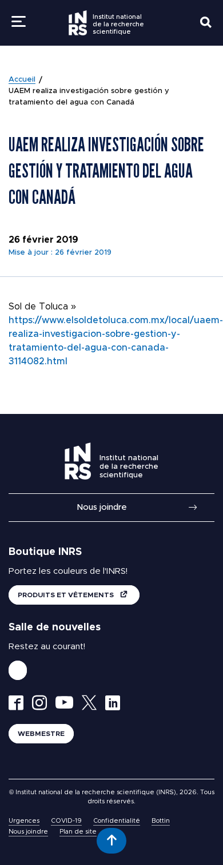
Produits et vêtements (67, 595)
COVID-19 (66, 821)
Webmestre (41, 733)
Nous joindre (102, 507)
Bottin (161, 821)
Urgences (24, 821)
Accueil (22, 79)
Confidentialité (116, 821)
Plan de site (78, 831)
